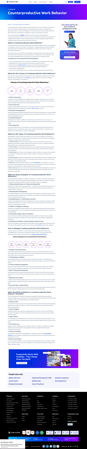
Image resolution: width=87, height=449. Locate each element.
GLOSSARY (12, 9)
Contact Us (54, 400)
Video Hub (54, 424)
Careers (53, 402)
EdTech (38, 402)
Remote (23, 416)
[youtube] (77, 446)
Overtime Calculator (41, 418)
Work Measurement (60, 381)
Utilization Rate (36, 381)
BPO (38, 400)
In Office (23, 420)
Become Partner (55, 406)
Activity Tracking (10, 406)
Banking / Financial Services (42, 408)
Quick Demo (77, 1)
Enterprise (69, 416)
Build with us (54, 404)
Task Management (10, 410)
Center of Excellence (38, 384)
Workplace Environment (15, 384)
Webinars (54, 420)
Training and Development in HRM (41, 378)
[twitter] (73, 446)
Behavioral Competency (62, 378)
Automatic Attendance (11, 398)
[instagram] (71, 446)
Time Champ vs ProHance (72, 404)
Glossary (53, 422)
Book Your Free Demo (69, 31)
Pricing (40, 1)
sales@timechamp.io (38, 439)
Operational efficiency (26, 402)
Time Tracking (9, 400)
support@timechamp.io (53, 439)
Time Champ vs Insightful (72, 398)
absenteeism (37, 162)
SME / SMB (69, 418)
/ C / (12, 24)
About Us (54, 398)
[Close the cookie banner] (23, 441)
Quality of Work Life (14, 378)
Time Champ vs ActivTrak (72, 400)
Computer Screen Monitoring (12, 418)
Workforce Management (26, 398)
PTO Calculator (40, 420)
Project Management (10, 408)
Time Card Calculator (41, 416)
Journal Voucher (13, 381)
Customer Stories (55, 418)
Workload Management (26, 404)
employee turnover (22, 65)
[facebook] (68, 446)
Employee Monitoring (10, 404)
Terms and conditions (35, 446)
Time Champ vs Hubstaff (72, 402)
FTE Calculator (39, 424)
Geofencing (9, 414)
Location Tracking (10, 412)
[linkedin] (75, 446)
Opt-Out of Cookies (4, 447)
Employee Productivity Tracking (12, 402)
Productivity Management (26, 406)
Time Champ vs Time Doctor (73, 406)
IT (37, 398)
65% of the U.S (35, 108)
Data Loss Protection (10, 420)
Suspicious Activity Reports (11, 422)
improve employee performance (40, 234)
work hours (39, 225)
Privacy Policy (54, 410)
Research (28, 77)
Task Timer (9, 416)
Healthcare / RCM (40, 406)
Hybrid (23, 418)
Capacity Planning (25, 400)
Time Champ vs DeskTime (72, 408)
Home (9, 24)
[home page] (12, 2)
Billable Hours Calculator (41, 422)
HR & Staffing (39, 404)
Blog (53, 416)
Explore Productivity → (69, 57)
